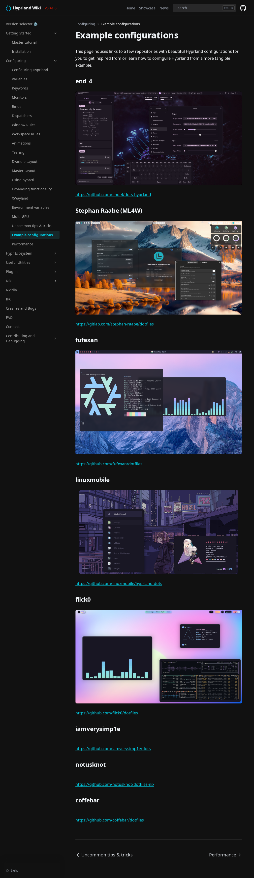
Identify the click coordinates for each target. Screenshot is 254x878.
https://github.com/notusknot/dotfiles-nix (114, 784)
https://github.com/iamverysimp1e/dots (113, 748)
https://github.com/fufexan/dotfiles (108, 464)
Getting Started (19, 33)
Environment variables (30, 207)
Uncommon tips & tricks (32, 225)
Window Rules (23, 124)
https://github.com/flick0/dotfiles (106, 713)
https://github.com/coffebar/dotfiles (109, 820)
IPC (8, 299)
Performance (22, 244)
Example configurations (32, 235)
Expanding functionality (32, 189)
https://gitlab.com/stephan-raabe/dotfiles (114, 324)
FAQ (9, 317)
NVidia (11, 290)
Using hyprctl (23, 179)
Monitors (19, 97)
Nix (8, 280)
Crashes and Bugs (21, 308)
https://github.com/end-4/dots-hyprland (113, 194)
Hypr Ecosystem (19, 253)
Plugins (12, 271)
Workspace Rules (26, 134)
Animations (21, 143)
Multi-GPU (20, 216)
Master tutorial (24, 42)
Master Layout (23, 170)
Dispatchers (22, 115)
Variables (19, 79)
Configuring (16, 60)
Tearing (18, 152)
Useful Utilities (18, 262)
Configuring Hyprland (30, 69)
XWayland (20, 198)
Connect (13, 326)
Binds (16, 106)
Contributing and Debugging (20, 338)
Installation (21, 51)
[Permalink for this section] (97, 81)
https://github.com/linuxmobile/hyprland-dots (118, 583)
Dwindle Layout (24, 161)
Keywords (20, 88)
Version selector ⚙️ (22, 24)
